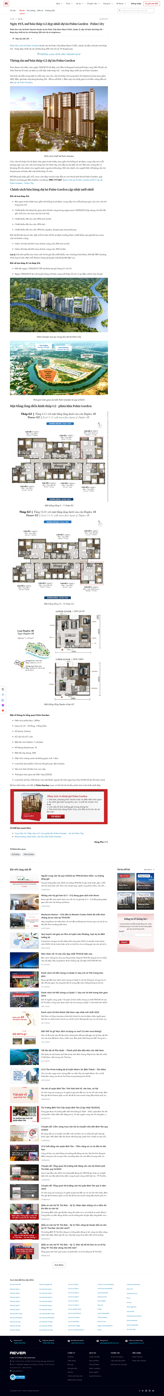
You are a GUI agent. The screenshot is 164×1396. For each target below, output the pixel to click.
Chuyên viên (92, 3)
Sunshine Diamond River (134, 1316)
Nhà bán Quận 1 (15, 1289)
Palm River (123, 885)
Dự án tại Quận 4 (73, 1297)
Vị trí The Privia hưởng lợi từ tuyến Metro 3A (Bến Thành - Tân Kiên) (73, 1069)
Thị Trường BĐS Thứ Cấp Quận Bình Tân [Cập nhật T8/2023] (70, 1107)
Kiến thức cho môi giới (119, 1364)
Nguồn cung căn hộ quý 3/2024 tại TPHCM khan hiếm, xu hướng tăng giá (72, 877)
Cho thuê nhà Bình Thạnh (46, 1314)
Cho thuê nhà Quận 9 (45, 1309)
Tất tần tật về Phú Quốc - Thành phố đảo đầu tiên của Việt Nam (72, 1050)
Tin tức (13, 10)
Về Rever (120, 3)
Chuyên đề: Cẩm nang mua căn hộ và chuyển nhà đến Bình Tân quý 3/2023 (74, 1128)
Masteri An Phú (102, 1297)
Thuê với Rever (94, 1364)
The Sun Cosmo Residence (106, 1284)
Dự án (78, 3)
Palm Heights (102, 1301)
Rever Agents (94, 1372)
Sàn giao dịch (72, 1368)
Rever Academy (94, 1368)
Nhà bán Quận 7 (15, 1305)
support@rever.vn (136, 1343)
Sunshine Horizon (132, 1293)
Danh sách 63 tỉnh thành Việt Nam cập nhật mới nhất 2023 (70, 1012)
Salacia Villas (143, 904)
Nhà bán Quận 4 (15, 1301)
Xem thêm (59, 1265)
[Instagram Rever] (150, 1391)
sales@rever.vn (77, 1343)
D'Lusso (129, 1302)
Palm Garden (29, 854)
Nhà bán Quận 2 (15, 1293)
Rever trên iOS (137, 1357)
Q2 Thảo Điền (131, 1329)
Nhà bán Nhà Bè (15, 1330)
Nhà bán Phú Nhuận (16, 1318)
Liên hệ (70, 1372)
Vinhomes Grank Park (133, 1284)
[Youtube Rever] (153, 1391)
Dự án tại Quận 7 (73, 1301)
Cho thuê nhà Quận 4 (45, 1301)
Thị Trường (15, 854)
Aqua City (130, 1289)
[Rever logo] (6, 3)
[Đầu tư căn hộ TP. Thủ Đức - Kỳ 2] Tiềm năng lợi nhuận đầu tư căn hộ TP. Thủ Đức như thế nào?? (73, 1226)
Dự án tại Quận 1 (73, 1284)
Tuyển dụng (72, 1361)
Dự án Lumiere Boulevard (76, 1330)
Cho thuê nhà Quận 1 (45, 1289)
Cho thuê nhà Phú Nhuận (46, 1318)
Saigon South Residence (105, 1326)
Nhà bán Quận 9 (15, 1309)
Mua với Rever (94, 1361)
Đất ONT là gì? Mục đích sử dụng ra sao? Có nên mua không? (71, 1031)
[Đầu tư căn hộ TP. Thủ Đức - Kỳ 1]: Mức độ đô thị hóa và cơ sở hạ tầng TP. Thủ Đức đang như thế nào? (73, 1246)
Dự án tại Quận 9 (73, 1305)
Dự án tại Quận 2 (73, 1289)
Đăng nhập (136, 3)
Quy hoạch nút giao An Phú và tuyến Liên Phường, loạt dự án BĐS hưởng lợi (73, 936)
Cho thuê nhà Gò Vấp (46, 1330)
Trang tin (106, 3)
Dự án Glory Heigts (74, 1326)
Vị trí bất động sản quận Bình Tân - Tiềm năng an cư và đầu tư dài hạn (73, 1148)
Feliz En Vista (102, 1321)
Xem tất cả (148, 869)
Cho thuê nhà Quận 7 (45, 1305)
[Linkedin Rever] (146, 1391)
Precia (99, 1330)
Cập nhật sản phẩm (118, 1361)
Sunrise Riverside (103, 1293)
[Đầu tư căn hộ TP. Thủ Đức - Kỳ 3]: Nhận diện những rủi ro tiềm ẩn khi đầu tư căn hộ (73, 1207)
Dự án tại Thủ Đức (74, 1317)
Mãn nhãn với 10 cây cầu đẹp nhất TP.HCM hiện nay (66, 954)
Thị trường (31, 10)
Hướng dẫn (50, 10)
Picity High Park (131, 1307)
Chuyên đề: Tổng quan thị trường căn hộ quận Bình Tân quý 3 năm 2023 (73, 1187)
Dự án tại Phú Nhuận (74, 1313)
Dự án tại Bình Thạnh (74, 1309)
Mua (58, 3)
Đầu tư (40, 10)
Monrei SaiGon (144, 885)
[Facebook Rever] (139, 1391)
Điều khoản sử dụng (75, 1380)
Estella (100, 1309)
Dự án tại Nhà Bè (73, 1321)
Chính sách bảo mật (75, 1376)
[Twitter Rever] (143, 1391)
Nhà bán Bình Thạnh (16, 1314)
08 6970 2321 (16, 1368)
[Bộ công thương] (17, 1377)
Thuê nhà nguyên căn (45, 1284)
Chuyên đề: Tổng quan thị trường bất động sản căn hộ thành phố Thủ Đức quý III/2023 (73, 1167)
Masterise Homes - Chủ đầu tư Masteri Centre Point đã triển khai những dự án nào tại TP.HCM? (73, 916)
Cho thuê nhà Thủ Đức (46, 1322)
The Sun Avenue (102, 1317)
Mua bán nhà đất (15, 1284)
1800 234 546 (19, 1343)
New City (100, 1305)
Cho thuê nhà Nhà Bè (45, 1326)
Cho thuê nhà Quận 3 (45, 1297)
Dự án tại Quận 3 (73, 1293)
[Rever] (37, 1353)
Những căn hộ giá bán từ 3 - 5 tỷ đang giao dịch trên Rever (70, 895)
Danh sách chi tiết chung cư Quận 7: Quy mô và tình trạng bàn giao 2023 (74, 994)
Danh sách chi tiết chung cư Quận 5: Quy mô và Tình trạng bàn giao (72, 974)
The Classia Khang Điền (105, 1289)
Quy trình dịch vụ (95, 1376)
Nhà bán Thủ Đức (15, 1326)
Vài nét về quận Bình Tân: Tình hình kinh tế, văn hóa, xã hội (69, 1088)
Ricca (128, 1298)
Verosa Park (130, 1311)
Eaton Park (123, 904)
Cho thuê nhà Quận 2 (45, 1293)
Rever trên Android (139, 1361)
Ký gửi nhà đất (151, 3)
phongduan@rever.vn (109, 1343)
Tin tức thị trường (117, 1357)
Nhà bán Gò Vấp (15, 1322)
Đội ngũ (70, 1364)
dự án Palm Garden (23, 82)
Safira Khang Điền (132, 1325)
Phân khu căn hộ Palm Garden (24, 45)
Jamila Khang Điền (103, 1313)
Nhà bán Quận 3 (15, 1297)
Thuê (68, 3)
